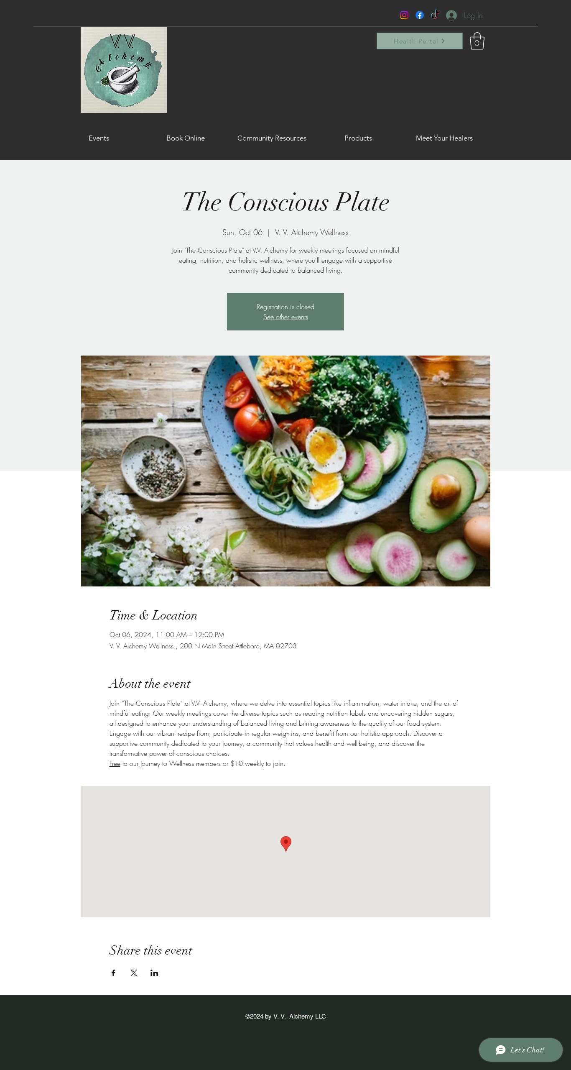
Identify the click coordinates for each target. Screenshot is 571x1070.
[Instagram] (404, 15)
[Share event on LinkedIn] (154, 973)
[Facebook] (419, 15)
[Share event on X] (134, 973)
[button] (477, 41)
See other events (285, 316)
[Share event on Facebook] (113, 973)
